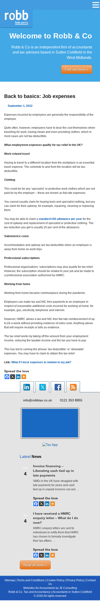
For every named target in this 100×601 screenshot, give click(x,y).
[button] (95, 5)
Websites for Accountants (39, 588)
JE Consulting (68, 588)
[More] (23, 376)
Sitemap (9, 580)
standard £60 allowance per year (60, 219)
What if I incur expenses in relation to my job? (41, 362)
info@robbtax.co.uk (37, 400)
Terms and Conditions (31, 580)
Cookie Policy (55, 580)
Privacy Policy (75, 580)
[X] (12, 376)
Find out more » (76, 69)
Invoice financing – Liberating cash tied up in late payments (53, 470)
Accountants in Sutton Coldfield (72, 592)
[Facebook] (7, 376)
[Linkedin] (18, 376)
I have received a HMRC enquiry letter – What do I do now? (55, 518)
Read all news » (35, 565)
